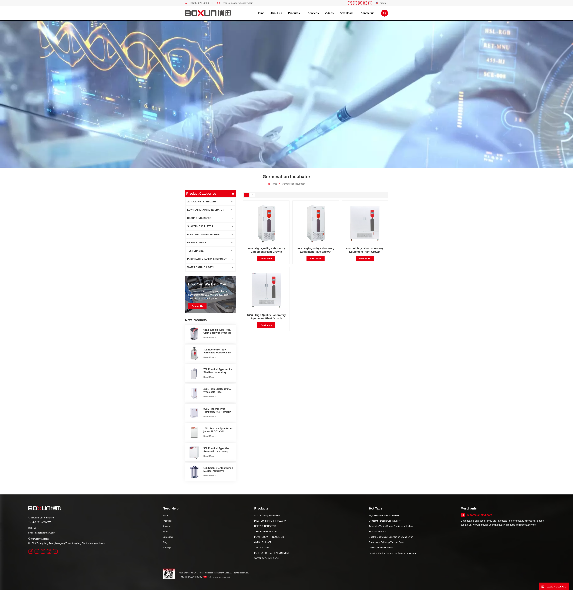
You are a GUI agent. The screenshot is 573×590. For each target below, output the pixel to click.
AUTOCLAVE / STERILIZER (201, 201)
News (165, 531)
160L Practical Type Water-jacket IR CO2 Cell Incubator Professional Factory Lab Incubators (218, 430)
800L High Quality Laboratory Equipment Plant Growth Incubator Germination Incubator (365, 250)
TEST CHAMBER (196, 251)
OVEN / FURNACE (197, 242)
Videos (329, 13)
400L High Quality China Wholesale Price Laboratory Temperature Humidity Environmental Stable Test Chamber (217, 391)
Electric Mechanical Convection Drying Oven (391, 537)
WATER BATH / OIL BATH (200, 267)
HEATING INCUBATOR (199, 218)
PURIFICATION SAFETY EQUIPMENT (207, 259)
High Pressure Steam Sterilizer (384, 515)
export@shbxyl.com (479, 515)
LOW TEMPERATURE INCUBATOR (205, 210)
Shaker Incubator (377, 531)
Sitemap (167, 547)
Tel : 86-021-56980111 (201, 2)
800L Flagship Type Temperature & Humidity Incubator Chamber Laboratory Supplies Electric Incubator (217, 410)
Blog (165, 542)
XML (182, 577)
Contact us (367, 13)
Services (313, 13)
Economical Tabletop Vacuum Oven (386, 542)
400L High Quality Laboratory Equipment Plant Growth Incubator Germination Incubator (315, 250)
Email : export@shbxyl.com (41, 532)
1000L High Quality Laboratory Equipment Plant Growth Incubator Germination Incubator (266, 317)
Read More (208, 337)
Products (294, 13)
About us (276, 13)
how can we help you (207, 284)
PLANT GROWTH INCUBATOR (203, 234)
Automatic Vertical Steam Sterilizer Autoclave (391, 526)
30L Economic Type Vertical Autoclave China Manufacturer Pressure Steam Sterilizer (217, 351)
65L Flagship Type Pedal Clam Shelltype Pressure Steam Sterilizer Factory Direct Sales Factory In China (217, 331)
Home (260, 13)
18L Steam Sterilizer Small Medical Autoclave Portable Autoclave (218, 470)
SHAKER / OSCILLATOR (200, 226)
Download (346, 13)
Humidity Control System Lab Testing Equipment (392, 553)
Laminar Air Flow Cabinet (381, 547)
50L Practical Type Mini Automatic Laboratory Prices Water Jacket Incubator (216, 450)
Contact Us (197, 306)
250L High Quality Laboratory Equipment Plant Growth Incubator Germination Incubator (266, 250)
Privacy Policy (194, 577)
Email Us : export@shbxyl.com (237, 2)
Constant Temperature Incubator (385, 520)
